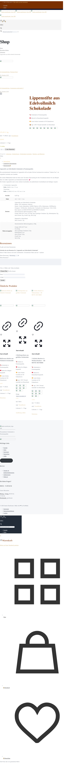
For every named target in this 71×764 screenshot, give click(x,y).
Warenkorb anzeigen (14, 545)
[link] (18, 32)
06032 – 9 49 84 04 (6, 486)
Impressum (6, 452)
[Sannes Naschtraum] (23, 14)
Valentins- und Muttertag (38, 154)
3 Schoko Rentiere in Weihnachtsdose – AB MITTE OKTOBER (38, 361)
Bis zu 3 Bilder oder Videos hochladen (9, 268)
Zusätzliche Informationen (9, 163)
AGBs (4, 456)
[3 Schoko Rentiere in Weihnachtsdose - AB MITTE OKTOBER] (38, 304)
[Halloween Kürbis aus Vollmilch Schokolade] (7, 304)
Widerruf (5, 477)
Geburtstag (2, 52)
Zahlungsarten (6, 474)
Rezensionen (6, 165)
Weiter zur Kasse (4, 545)
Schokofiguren (15, 154)
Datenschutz (6, 454)
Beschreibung (6, 161)
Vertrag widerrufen (6, 460)
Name (2, 274)
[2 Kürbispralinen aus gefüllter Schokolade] (22, 302)
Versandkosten (14, 135)
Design (17, 394)
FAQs (4, 7)
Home (1, 48)
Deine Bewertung (4, 255)
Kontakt (5, 5)
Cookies (5, 513)
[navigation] (35, 540)
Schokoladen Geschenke (26, 154)
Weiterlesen (3, 398)
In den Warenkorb (10, 149)
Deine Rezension (4, 257)
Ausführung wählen (20, 412)
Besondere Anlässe (4, 50)
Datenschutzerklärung (8, 511)
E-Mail (2, 277)
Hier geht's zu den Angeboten (20, 2)
